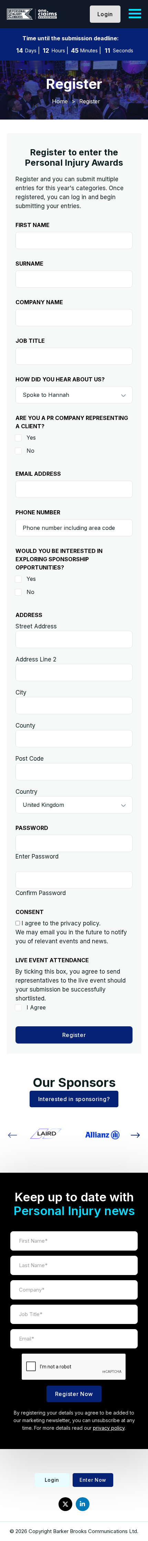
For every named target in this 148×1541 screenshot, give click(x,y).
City (21, 692)
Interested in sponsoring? (74, 1099)
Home (60, 101)
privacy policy (109, 1428)
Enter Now (93, 1480)
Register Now (74, 1393)
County (25, 725)
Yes (31, 437)
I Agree (36, 1007)
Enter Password (37, 856)
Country (26, 791)
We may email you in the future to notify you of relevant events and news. (71, 937)
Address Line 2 (35, 659)
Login (105, 14)
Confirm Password (40, 893)
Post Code (29, 758)
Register (74, 1034)
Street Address (36, 626)
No (30, 450)
